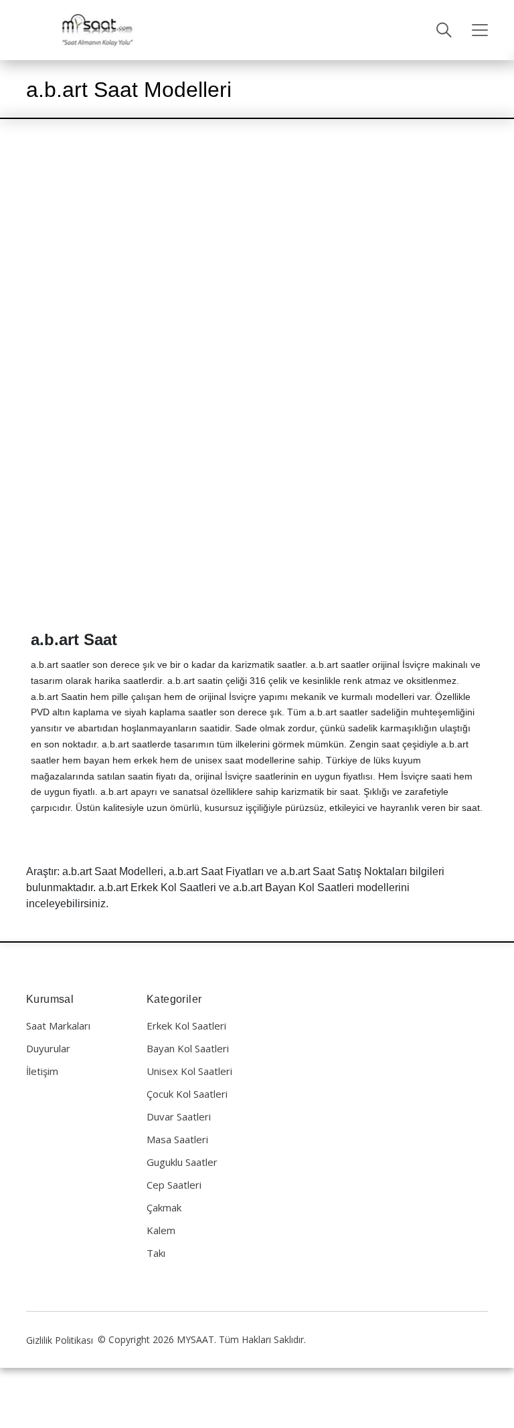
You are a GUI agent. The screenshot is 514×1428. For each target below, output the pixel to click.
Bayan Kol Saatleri (188, 1048)
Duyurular (48, 1048)
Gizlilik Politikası (59, 1340)
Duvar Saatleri (179, 1116)
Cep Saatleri (174, 1184)
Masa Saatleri (177, 1139)
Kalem (161, 1230)
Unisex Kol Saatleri (189, 1071)
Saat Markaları (58, 1025)
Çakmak (164, 1207)
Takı (156, 1253)
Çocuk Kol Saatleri (187, 1093)
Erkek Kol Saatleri (186, 1025)
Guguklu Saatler (182, 1162)
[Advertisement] (257, 236)
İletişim (42, 1071)
